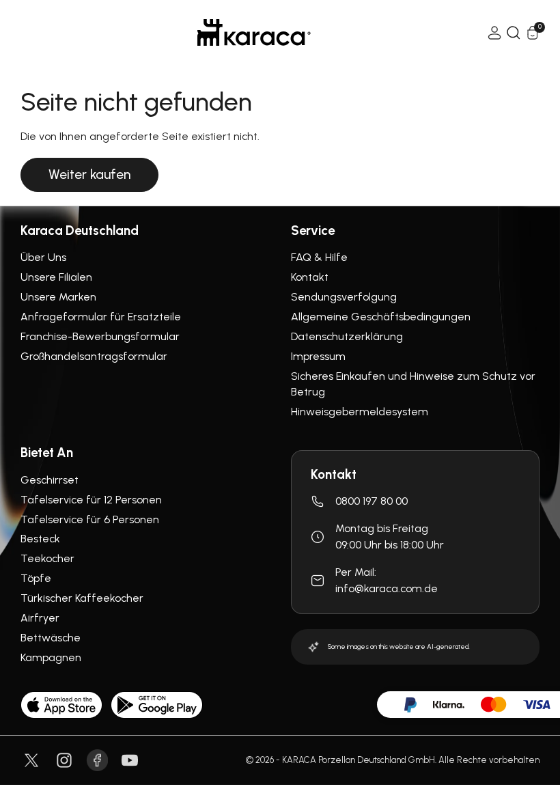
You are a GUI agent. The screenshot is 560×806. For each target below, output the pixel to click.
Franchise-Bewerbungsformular (100, 336)
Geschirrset (49, 479)
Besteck (40, 538)
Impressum (318, 356)
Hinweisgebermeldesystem (359, 411)
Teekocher (47, 558)
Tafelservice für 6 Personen (89, 519)
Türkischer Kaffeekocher (81, 598)
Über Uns (43, 257)
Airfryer (39, 617)
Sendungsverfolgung (344, 296)
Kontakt (309, 276)
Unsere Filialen (56, 276)
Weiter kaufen (89, 174)
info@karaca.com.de (386, 588)
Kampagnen (50, 657)
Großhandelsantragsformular (93, 356)
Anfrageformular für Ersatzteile (100, 316)
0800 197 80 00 (371, 501)
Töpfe (35, 578)
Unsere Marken (58, 296)
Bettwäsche (50, 637)
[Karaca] (254, 32)
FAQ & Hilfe (319, 257)
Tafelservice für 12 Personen (91, 499)
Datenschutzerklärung (347, 336)
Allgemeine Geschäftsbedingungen (381, 316)
